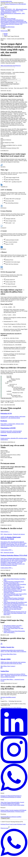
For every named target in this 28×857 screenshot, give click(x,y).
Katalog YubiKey (13, 805)
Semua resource (20, 811)
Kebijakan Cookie (21, 824)
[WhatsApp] (14, 790)
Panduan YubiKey (5, 810)
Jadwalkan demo (12, 65)
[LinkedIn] (14, 735)
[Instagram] (14, 763)
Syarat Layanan (13, 824)
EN (4, 28)
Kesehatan (11, 795)
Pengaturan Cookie (5, 818)
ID (1, 28)
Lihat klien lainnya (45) (6, 398)
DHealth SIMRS (7, 803)
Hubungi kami (4, 30)
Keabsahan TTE (13, 811)
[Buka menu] (8, 30)
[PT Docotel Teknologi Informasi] (2, 698)
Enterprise (6, 797)
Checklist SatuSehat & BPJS (16, 810)
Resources (6, 26)
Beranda (6, 33)
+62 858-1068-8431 (21, 4)
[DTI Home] (2, 5)
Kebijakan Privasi (5, 824)
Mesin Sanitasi (20, 805)
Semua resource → (5, 531)
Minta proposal (4, 65)
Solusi (2, 26)
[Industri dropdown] (5, 7)
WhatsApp (18, 65)
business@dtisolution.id (10, 4)
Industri (2, 7)
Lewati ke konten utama (6, 1)
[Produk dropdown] (5, 16)
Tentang (12, 26)
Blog (9, 26)
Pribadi (14, 78)
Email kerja (4, 79)
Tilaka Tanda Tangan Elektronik (8, 802)
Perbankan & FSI (5, 795)
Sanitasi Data (14, 803)
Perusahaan (4, 81)
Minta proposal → (5, 85)
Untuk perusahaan (6, 78)
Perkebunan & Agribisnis (15, 797)
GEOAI (7, 805)
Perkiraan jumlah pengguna (7, 84)
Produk (2, 17)
